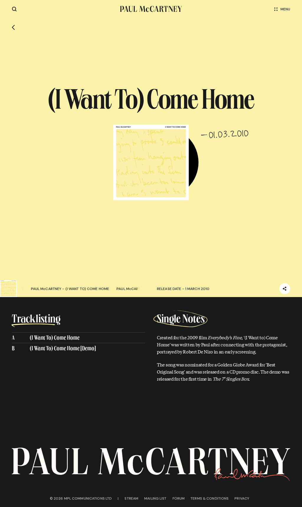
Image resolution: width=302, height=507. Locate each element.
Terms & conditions (210, 498)
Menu (285, 9)
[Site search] (14, 9)
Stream (131, 498)
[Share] (284, 288)
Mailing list (155, 498)
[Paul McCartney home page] (151, 9)
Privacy (241, 498)
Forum (179, 498)
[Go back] (13, 27)
